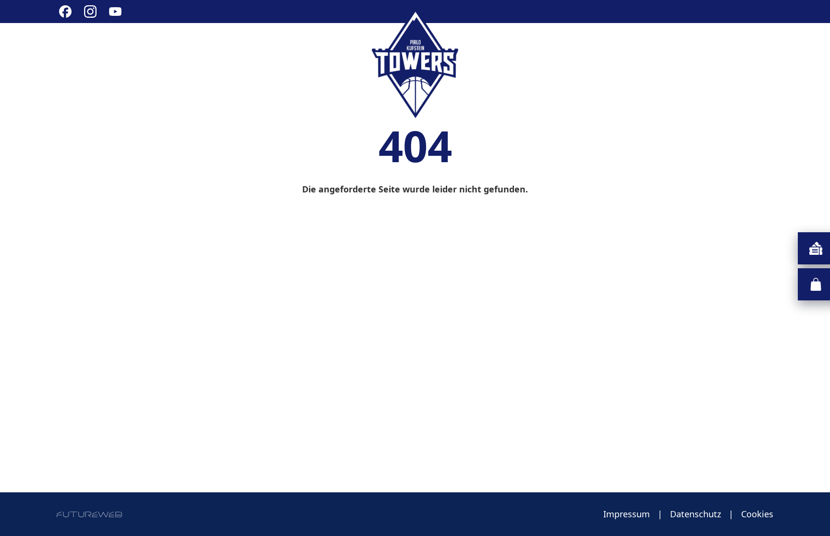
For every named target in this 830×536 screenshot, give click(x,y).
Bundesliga (209, 44)
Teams (614, 44)
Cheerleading (295, 44)
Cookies (757, 514)
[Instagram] (90, 11)
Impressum (626, 514)
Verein (143, 44)
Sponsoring (681, 44)
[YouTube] (115, 11)
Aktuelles (83, 44)
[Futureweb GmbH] (89, 514)
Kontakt (751, 44)
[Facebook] (65, 11)
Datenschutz (695, 514)
